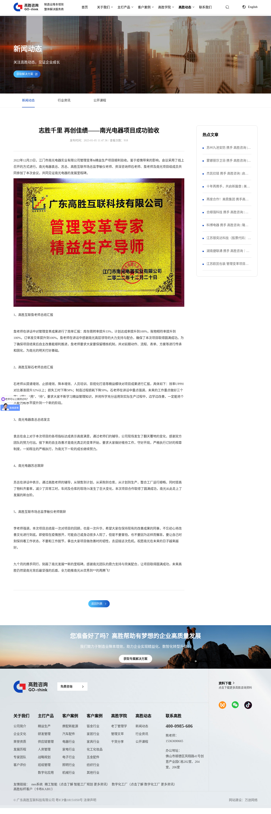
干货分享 (117, 741)
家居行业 (93, 734)
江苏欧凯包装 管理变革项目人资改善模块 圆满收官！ (228, 266)
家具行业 (93, 741)
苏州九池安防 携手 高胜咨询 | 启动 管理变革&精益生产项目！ (229, 150)
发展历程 (19, 749)
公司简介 (19, 726)
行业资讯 (64, 100)
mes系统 (37, 784)
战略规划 (44, 757)
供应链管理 (46, 741)
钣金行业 (93, 726)
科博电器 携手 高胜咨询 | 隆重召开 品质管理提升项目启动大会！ (228, 227)
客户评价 (19, 765)
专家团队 (19, 757)
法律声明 (90, 800)
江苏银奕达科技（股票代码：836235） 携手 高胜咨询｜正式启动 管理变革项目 (228, 240)
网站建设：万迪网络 (243, 800)
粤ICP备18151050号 (69, 800)
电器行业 (68, 741)
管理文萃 (117, 734)
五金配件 (93, 757)
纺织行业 (93, 765)
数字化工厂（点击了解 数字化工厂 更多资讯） (144, 784)
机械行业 (68, 772)
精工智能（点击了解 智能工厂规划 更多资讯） (77, 784)
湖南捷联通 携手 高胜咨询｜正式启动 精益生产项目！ (228, 253)
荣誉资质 (19, 741)
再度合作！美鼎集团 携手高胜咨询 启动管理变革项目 (228, 202)
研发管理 (44, 734)
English (253, 7)
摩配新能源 (70, 726)
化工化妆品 (95, 749)
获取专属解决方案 (135, 658)
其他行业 (93, 772)
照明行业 (68, 765)
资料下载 (225, 683)
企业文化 (19, 734)
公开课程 (99, 100)
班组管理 (44, 765)
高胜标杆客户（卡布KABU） (34, 789)
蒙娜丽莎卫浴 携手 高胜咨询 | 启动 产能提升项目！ (227, 163)
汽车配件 (68, 734)
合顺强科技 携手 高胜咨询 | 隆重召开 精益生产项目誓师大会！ (227, 214)
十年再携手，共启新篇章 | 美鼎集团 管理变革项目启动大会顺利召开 (228, 189)
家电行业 (68, 749)
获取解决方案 (24, 73)
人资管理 (44, 749)
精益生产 (44, 726)
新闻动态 (28, 100)
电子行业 (68, 757)
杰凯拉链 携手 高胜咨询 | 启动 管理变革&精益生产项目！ (227, 176)
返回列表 (96, 603)
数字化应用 (46, 772)
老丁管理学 (119, 726)
